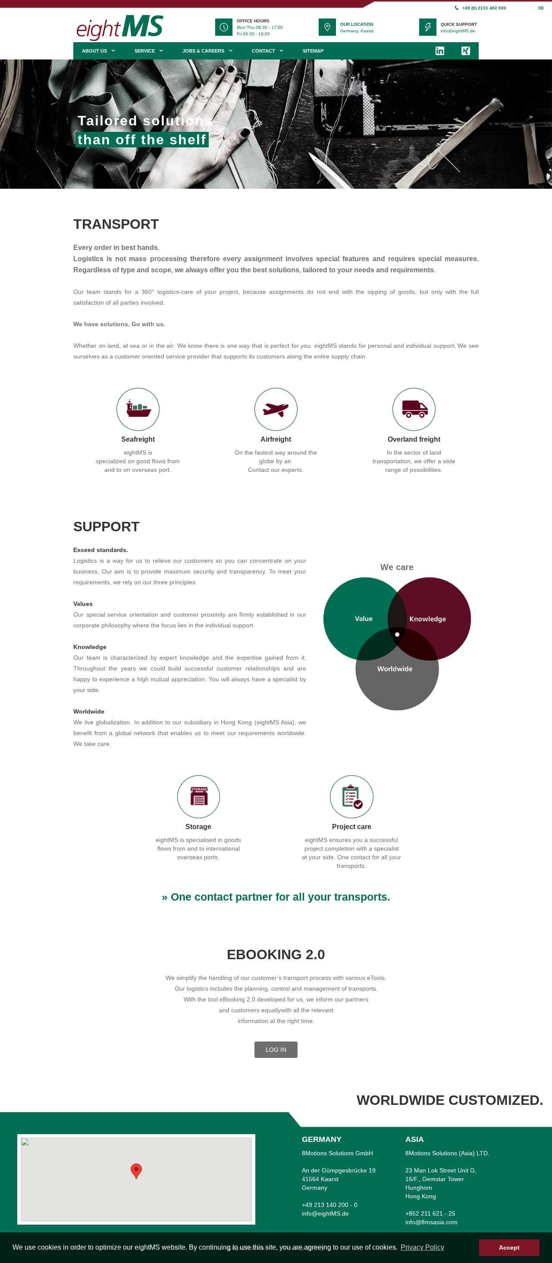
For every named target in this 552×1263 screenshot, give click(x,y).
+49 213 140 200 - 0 (330, 1204)
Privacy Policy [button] (422, 1247)
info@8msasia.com (431, 1222)
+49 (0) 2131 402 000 (484, 8)
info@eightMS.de (458, 30)
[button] (136, 1171)
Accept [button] (509, 1247)
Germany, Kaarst (356, 30)
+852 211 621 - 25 (430, 1213)
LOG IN (276, 1049)
